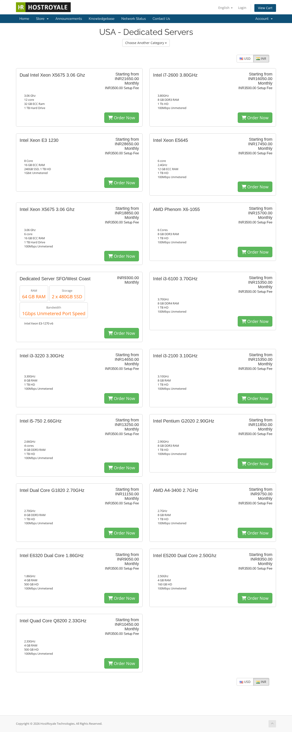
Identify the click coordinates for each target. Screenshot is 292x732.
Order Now (124, 117)
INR (263, 58)
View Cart (265, 8)
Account (262, 19)
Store (41, 19)
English (224, 7)
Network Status (133, 19)
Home (24, 19)
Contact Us (161, 19)
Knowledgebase (102, 19)
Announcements (68, 19)
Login (242, 7)
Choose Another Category (145, 43)
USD (246, 58)
